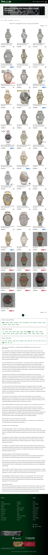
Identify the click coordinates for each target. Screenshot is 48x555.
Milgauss (11, 322)
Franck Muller (4, 517)
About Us (35, 515)
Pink (11, 342)
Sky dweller (7, 322)
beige (28, 340)
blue (37, 340)
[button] (14, 46)
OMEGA (2, 505)
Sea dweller (40, 322)
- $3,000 (14, 331)
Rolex (5, 20)
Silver (8, 342)
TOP (2, 20)
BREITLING (3, 509)
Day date (17, 324)
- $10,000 (40, 331)
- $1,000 (6, 331)
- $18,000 (33, 333)
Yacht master (5, 324)
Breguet (2, 507)
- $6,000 (25, 331)
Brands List (35, 511)
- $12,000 (8, 333)
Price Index (35, 513)
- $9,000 (36, 331)
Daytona (13, 324)
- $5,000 (21, 331)
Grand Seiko (3, 519)
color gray (10, 20)
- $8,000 (33, 331)
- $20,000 (42, 333)
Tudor (18, 511)
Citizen (2, 515)
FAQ (34, 505)
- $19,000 (37, 333)
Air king (20, 322)
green (26, 340)
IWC (18, 505)
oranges (14, 340)
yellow (18, 340)
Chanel (18, 519)
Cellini (31, 322)
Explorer (44, 322)
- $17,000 (29, 333)
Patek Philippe (20, 509)
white (42, 340)
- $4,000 (17, 331)
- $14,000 (16, 333)
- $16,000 (25, 333)
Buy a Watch (35, 503)
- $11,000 (4, 333)
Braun (31, 340)
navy (34, 340)
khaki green (22, 340)
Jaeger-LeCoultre (20, 507)
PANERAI (19, 503)
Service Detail (36, 507)
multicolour (10, 340)
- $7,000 (29, 331)
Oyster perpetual (26, 322)
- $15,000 (20, 333)
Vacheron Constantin (21, 515)
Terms (34, 519)
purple (6, 340)
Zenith (18, 513)
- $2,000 (10, 331)
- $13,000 (12, 333)
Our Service (35, 509)
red (44, 340)
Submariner (35, 322)
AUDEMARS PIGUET (5, 503)
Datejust (9, 324)
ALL (3, 322)
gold (5, 342)
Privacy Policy (36, 517)
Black (40, 340)
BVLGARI (3, 511)
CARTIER (3, 513)
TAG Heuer (19, 517)
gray (3, 342)
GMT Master (16, 322)
